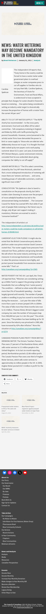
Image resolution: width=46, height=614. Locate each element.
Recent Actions (8, 533)
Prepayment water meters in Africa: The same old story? (10, 409)
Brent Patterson (10, 60)
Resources (5, 560)
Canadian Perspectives (10, 563)
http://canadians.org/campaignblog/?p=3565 (19, 269)
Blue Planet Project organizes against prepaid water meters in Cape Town (30, 409)
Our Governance (7, 483)
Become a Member (8, 584)
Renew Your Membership (10, 587)
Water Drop (28, 521)
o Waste (14, 519)
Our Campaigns (7, 516)
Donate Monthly (8, 576)
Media (4, 557)
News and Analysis (9, 551)
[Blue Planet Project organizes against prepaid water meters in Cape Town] (31, 400)
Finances (6, 494)
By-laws (5, 491)
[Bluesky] (4, 473)
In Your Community (9, 535)
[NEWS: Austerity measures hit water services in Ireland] (11, 421)
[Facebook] (15, 473)
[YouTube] (25, 473)
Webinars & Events (8, 544)
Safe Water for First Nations (13, 521)
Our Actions (6, 530)
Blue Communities (9, 541)
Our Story (5, 480)
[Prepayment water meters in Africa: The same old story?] (11, 400)
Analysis (37, 60)
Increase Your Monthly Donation (13, 579)
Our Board (6, 486)
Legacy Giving (7, 590)
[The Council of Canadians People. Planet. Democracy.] (10, 3)
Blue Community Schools (12, 527)
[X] (20, 473)
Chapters (6, 538)
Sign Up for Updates (9, 503)
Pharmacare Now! (9, 524)
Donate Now (6, 573)
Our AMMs (6, 489)
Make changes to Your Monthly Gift (14, 581)
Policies (5, 497)
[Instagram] (10, 473)
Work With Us (6, 500)
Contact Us (6, 505)
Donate (4, 570)
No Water (6, 519)
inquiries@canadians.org (25, 607)
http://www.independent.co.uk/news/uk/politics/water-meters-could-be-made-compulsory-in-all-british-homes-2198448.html (23, 228)
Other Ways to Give (9, 593)
